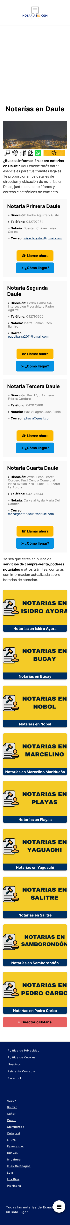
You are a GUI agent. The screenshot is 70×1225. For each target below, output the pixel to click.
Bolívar (12, 1107)
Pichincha (14, 1185)
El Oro (11, 1139)
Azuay (11, 1100)
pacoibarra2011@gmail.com (28, 336)
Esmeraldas (15, 1146)
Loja (10, 1172)
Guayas (12, 1153)
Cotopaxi (13, 1133)
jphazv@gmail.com (37, 418)
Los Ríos (13, 1179)
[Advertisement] (35, 62)
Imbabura (14, 1159)
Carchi (11, 1120)
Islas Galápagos (19, 1166)
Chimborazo (15, 1126)
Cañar (11, 1113)
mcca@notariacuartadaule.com (31, 514)
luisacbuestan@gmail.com (43, 238)
